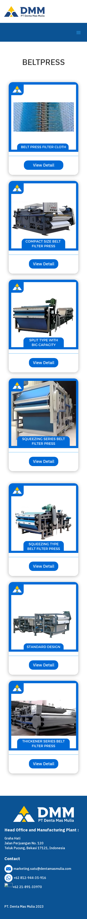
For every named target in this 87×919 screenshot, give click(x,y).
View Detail (43, 165)
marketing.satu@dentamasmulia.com (42, 869)
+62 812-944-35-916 (30, 878)
